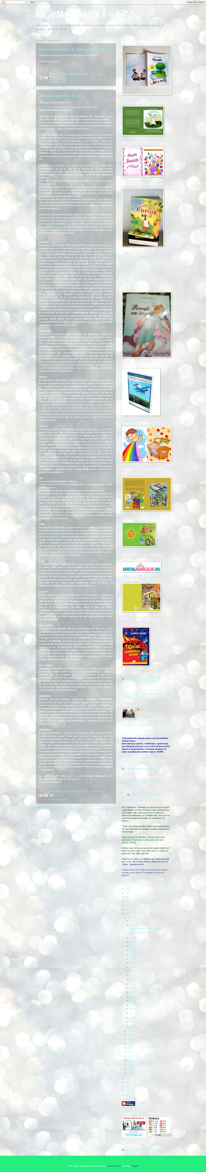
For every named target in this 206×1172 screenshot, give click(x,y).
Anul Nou (51, 799)
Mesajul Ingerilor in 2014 (62, 95)
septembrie (132, 1039)
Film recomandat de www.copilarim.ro (74, 49)
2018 (127, 893)
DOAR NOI (145, 709)
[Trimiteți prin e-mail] (40, 77)
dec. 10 (133, 1001)
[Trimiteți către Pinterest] (51, 77)
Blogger (135, 1166)
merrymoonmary (114, 1166)
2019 (127, 889)
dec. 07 (133, 1013)
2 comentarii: (97, 74)
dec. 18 (133, 971)
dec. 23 (133, 954)
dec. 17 (133, 975)
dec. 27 (133, 942)
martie (130, 1064)
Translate (136, 694)
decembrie (132, 917)
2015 (127, 905)
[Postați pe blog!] (43, 77)
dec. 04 (133, 1017)
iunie (129, 1052)
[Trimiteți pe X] (46, 77)
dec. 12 (133, 992)
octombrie (131, 1035)
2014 (127, 909)
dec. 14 (133, 984)
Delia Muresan (49, 107)
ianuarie (131, 1073)
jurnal (63, 82)
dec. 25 (133, 946)
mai (129, 1056)
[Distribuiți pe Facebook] (49, 77)
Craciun (51, 82)
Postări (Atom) (55, 815)
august (130, 1043)
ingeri (59, 799)
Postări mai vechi (105, 809)
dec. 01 (133, 1026)
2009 (127, 1091)
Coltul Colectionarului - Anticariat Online (139, 781)
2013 (127, 914)
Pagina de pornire (74, 809)
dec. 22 (133, 959)
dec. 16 (133, 980)
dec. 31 (133, 921)
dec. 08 (133, 1009)
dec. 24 (133, 950)
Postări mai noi (45, 809)
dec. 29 (133, 925)
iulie (129, 1048)
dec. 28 (133, 938)
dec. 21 (133, 963)
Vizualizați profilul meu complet (135, 725)
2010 (127, 1086)
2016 (127, 901)
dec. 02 (133, 1021)
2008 (127, 1095)
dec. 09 (133, 1005)
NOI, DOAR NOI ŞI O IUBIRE (85, 15)
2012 (127, 1078)
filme (57, 82)
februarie (131, 1069)
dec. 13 (133, 988)
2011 (127, 1082)
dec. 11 (133, 996)
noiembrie (131, 1031)
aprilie (130, 1060)
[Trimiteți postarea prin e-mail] (106, 74)
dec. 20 (133, 967)
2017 (127, 897)
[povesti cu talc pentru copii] (146, 794)
